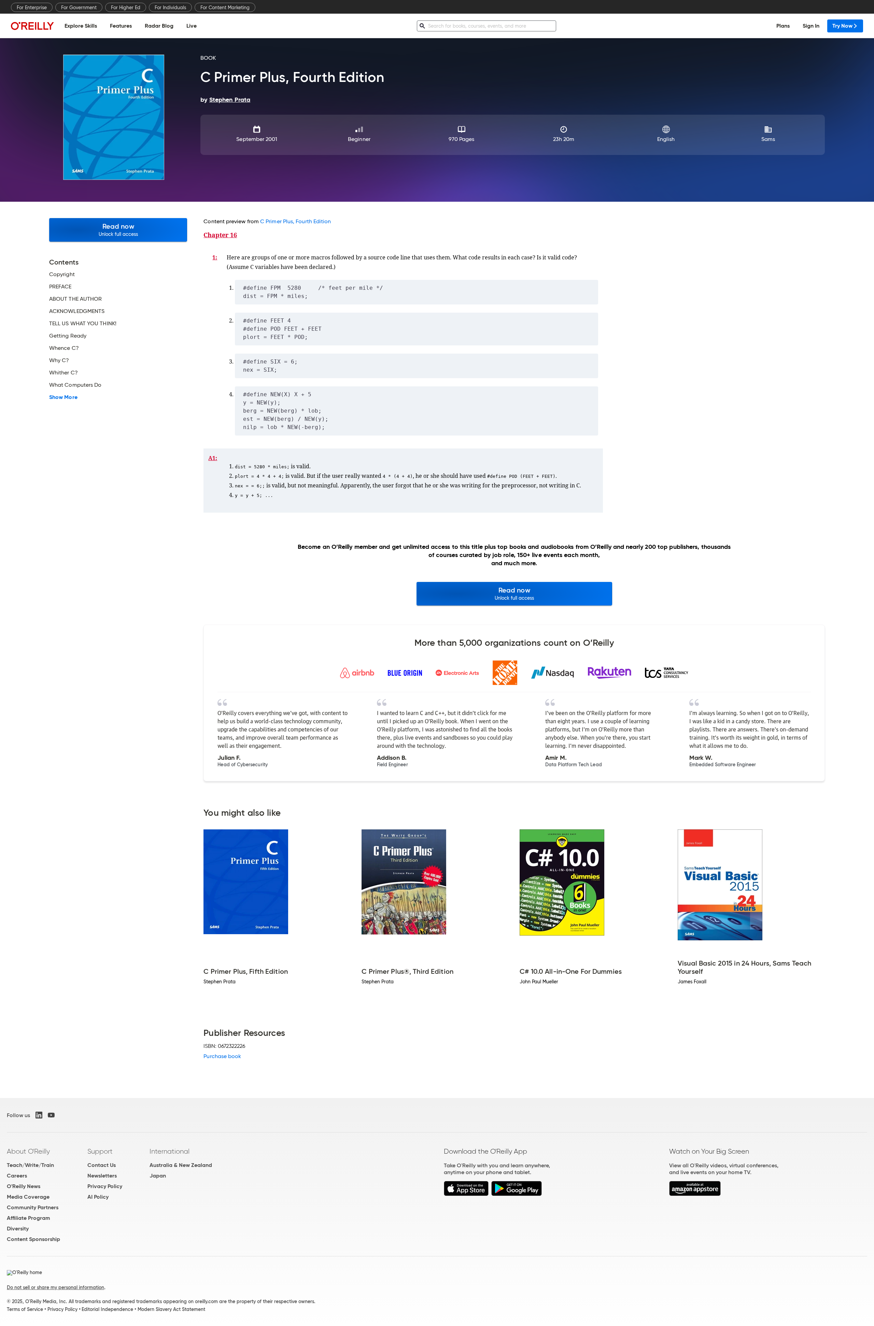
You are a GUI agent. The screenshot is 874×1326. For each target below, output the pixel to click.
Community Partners (32, 1207)
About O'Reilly (28, 1151)
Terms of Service (25, 1309)
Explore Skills (81, 25)
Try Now (842, 25)
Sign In (811, 25)
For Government (79, 7)
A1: (212, 458)
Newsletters (102, 1175)
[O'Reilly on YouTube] (51, 1115)
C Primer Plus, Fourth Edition (295, 221)
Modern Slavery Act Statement (171, 1309)
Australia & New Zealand (181, 1165)
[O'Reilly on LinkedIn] (39, 1115)
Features (121, 25)
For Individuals (170, 7)
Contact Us (101, 1165)
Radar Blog (159, 25)
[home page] (32, 25)
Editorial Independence (107, 1309)
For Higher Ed (125, 7)
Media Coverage (28, 1196)
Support (100, 1151)
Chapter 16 (220, 235)
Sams (768, 139)
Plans (783, 25)
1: (214, 257)
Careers (17, 1175)
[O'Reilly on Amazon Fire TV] (695, 1194)
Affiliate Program (28, 1218)
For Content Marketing (225, 7)
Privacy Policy (104, 1186)
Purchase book (222, 1056)
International (169, 1151)
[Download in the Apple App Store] (466, 1194)
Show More (63, 397)
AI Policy (98, 1196)
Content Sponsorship (33, 1239)
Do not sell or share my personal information (55, 1287)
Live (191, 25)
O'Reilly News (23, 1186)
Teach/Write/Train (30, 1165)
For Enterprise (32, 7)
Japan (158, 1175)
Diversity (18, 1228)
